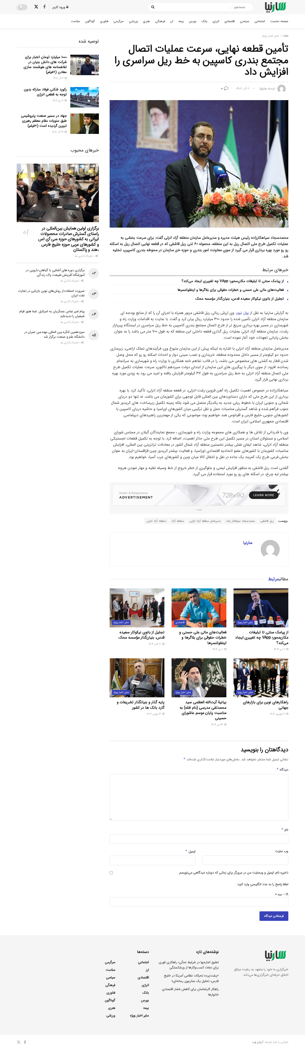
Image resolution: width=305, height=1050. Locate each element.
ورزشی (133, 21)
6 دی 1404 (280, 649)
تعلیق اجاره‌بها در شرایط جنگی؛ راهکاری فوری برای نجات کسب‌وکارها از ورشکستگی (189, 965)
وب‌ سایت (281, 851)
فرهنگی (160, 21)
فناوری (104, 21)
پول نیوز (243, 313)
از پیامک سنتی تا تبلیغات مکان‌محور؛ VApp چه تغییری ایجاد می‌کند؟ (233, 281)
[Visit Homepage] (275, 7)
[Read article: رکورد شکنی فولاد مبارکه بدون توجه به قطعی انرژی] (84, 97)
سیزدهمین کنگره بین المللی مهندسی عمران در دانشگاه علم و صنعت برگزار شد (54, 334)
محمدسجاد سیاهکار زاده (240, 521)
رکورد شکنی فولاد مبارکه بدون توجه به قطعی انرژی (45, 92)
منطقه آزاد (178, 521)
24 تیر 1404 (217, 725)
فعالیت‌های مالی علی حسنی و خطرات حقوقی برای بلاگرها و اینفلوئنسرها (231, 290)
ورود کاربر (59, 7)
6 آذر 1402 (242, 88)
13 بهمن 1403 (154, 714)
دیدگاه (282, 769)
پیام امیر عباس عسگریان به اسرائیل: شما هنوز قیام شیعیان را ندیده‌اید (52, 314)
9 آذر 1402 (58, 78)
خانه (285, 36)
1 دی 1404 (218, 649)
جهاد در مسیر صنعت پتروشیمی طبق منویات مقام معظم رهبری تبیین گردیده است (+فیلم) (44, 121)
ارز (171, 21)
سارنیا (263, 88)
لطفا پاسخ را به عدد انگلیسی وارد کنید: (262, 884)
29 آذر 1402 (58, 132)
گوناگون (90, 21)
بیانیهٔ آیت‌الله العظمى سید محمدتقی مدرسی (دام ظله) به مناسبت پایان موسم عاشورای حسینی (203, 710)
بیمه (181, 21)
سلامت (75, 21)
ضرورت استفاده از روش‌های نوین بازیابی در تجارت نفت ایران (51, 293)
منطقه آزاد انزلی (156, 521)
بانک (204, 21)
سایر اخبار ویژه (270, 36)
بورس (192, 21)
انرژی (216, 21)
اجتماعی (259, 21)
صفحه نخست (279, 21)
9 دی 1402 (58, 101)
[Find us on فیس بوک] (44, 7)
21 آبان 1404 (155, 644)
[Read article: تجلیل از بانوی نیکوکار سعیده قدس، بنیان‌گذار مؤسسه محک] (137, 607)
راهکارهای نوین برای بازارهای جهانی (265, 704)
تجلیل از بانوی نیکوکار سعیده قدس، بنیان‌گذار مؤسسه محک (239, 299)
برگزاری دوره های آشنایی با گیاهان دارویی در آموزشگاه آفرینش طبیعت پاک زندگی (55, 273)
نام (284, 829)
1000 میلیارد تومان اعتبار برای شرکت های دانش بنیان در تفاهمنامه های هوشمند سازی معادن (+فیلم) (45, 64)
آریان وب (257, 1042)
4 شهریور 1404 (278, 714)
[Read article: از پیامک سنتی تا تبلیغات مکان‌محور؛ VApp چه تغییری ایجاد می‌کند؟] (261, 607)
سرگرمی (118, 21)
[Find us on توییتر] (36, 7)
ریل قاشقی (267, 521)
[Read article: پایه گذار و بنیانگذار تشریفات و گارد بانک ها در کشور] (137, 677)
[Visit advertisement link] (199, 495)
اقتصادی (229, 21)
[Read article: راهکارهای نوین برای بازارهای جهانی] (261, 677)
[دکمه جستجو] (153, 7)
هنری (146, 21)
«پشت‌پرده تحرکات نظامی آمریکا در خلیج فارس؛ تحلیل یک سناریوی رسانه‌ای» (191, 978)
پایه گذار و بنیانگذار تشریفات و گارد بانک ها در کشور (140, 704)
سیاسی (244, 21)
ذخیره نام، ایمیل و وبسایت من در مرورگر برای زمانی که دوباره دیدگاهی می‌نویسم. (233, 872)
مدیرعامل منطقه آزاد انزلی (205, 521)
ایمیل (190, 851)
